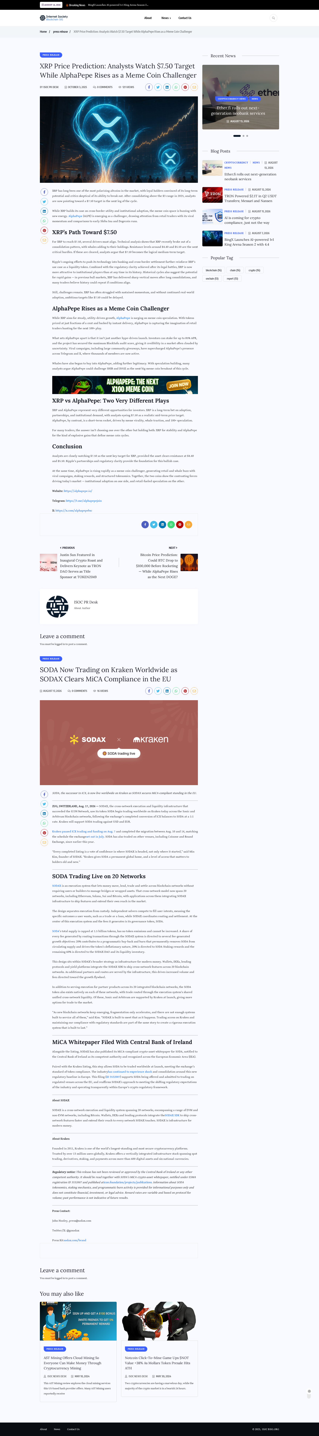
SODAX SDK (172, 1115)
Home (43, 31)
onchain (212, 278)
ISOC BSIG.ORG (270, 1429)
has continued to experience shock (130, 1072)
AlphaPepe (75, 216)
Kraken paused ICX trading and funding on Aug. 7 (83, 831)
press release (60, 31)
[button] (237, 136)
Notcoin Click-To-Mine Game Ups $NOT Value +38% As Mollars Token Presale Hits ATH (157, 1363)
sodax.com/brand (75, 1240)
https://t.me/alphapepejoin (84, 501)
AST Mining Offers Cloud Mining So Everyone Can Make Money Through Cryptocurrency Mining (72, 1363)
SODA (55, 931)
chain (235, 270)
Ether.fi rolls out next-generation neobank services (238, 110)
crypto (254, 270)
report (232, 278)
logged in (60, 644)
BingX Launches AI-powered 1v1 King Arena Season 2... (118, 5)
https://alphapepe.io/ (78, 491)
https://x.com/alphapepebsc (74, 510)
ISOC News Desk (56, 1376)
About (148, 18)
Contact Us (185, 18)
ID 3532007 (113, 1077)
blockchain (214, 270)
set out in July (95, 836)
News (165, 18)
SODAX (56, 886)
